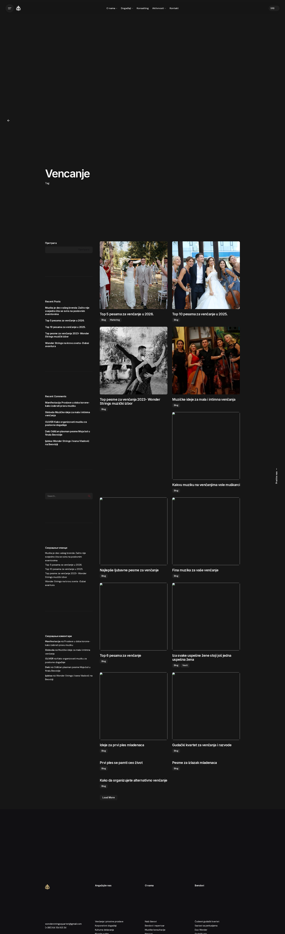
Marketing (115, 320)
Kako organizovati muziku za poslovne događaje (66, 423)
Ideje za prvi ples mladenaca (122, 745)
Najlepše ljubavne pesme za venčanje (129, 570)
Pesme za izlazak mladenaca (194, 763)
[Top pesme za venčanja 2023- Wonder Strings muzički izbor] (133, 360)
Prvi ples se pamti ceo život (121, 763)
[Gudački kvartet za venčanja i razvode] (206, 706)
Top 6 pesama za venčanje (120, 655)
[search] (89, 496)
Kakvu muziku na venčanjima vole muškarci (206, 485)
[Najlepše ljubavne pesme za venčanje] (133, 531)
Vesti (185, 665)
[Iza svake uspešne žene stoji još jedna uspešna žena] (206, 616)
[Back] (8, 120)
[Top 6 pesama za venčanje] (133, 616)
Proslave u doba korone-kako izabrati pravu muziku (67, 404)
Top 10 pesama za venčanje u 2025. (65, 327)
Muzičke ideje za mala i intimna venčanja (203, 399)
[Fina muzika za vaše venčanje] (206, 531)
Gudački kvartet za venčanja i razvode (201, 745)
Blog (104, 320)
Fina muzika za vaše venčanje (195, 570)
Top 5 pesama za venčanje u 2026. (64, 320)
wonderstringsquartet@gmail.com (63, 923)
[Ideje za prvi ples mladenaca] (133, 706)
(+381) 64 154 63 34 (55, 927)
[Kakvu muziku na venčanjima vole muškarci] (206, 446)
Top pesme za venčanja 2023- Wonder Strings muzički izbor (67, 335)
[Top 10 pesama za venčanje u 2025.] (206, 275)
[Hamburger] (9, 8)
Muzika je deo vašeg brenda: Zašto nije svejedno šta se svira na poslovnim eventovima (67, 311)
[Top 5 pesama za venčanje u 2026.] (133, 275)
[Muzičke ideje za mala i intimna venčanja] (206, 360)
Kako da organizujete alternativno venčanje (133, 780)
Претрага (51, 243)
